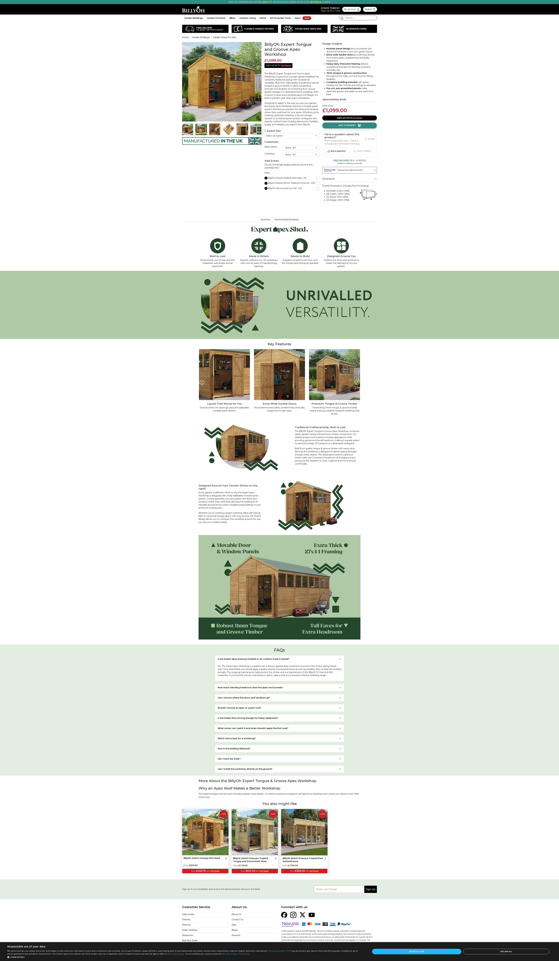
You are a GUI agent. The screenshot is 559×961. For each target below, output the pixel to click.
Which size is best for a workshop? (237, 738)
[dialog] (279, 951)
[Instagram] (293, 914)
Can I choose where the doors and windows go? (244, 697)
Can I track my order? (229, 758)
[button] (183, 957)
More (297, 18)
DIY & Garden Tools (280, 18)
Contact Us (237, 919)
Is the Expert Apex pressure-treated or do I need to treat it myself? (253, 659)
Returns (186, 924)
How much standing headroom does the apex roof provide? (250, 687)
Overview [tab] (265, 219)
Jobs (234, 924)
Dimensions (328, 178)
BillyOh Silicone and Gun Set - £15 (285, 188)
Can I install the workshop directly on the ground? (245, 769)
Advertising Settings (175, 954)
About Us (236, 914)
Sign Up (370, 889)
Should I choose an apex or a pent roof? (239, 708)
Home (263, 18)
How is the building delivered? (234, 748)
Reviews (236, 935)
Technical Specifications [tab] (287, 219)
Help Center (188, 914)
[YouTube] (312, 914)
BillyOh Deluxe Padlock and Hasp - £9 (287, 178)
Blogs (234, 930)
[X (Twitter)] (302, 914)
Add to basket (347, 125)
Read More (204, 797)
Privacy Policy (244, 954)
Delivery (186, 919)
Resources (187, 935)
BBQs (232, 18)
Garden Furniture (216, 18)
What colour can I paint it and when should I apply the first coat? (253, 728)
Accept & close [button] (416, 951)
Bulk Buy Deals (190, 940)
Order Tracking (189, 930)
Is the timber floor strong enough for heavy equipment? (248, 718)
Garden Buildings (193, 18)
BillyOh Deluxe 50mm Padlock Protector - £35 (291, 183)
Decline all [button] (506, 951)
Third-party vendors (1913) (279, 951)
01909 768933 (330, 8)
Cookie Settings (230, 954)
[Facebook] (284, 914)
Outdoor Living (247, 18)
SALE (307, 18)
